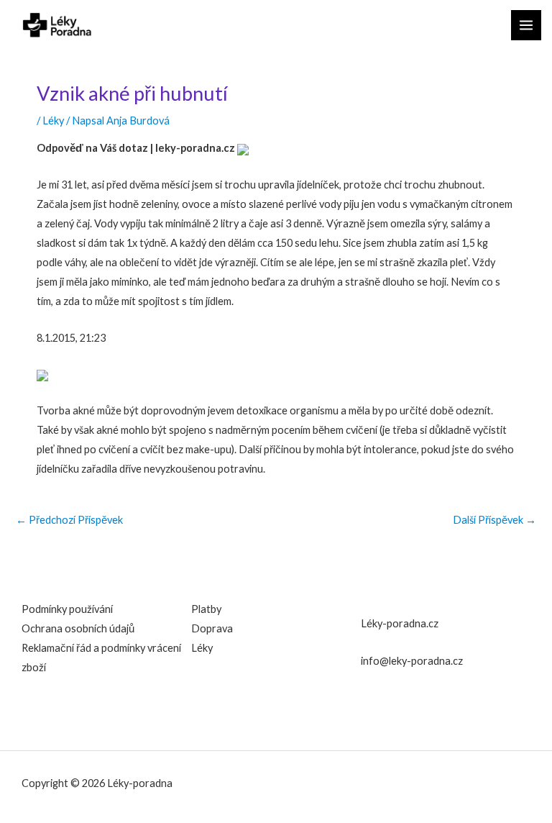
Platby (206, 609)
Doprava (212, 628)
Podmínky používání (67, 609)
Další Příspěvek (494, 520)
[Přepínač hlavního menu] (526, 25)
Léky (53, 120)
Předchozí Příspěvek (69, 520)
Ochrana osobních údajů (78, 628)
